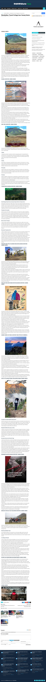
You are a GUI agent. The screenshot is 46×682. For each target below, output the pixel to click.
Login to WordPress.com (16, 640)
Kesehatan (9, 8)
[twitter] (34, 680)
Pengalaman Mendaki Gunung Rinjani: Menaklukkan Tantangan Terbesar (37, 47)
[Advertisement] (16, 23)
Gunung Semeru (4, 31)
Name (2, 641)
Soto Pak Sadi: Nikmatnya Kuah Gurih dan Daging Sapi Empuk (38, 41)
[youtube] (42, 680)
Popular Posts (41, 32)
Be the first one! (13, 632)
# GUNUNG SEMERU (6, 602)
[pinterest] (44, 680)
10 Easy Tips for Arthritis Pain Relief (37, 37)
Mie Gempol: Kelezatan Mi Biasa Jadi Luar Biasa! (38, 45)
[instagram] (38, 680)
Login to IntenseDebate (11, 640)
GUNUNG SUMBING (40, 57)
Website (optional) (23, 641)
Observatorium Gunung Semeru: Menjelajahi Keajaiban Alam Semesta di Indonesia (19, 616)
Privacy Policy (14, 8)
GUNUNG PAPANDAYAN (35, 56)
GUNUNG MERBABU (40, 54)
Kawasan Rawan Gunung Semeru (12, 616)
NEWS (5, 8)
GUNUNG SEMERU (6, 13)
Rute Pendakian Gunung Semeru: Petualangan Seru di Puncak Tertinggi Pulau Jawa (4, 616)
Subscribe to (2, 644)
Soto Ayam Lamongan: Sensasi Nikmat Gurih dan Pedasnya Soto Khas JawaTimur (38, 50)
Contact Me (20, 8)
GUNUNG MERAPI (34, 54)
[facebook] (36, 680)
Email (11, 641)
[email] (41, 680)
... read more (11, 668)
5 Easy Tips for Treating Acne (36, 38)
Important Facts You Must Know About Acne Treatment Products (38, 35)
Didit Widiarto (14, 680)
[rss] (39, 680)
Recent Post (35, 32)
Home (2, 8)
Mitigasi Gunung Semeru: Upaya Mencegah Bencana (4, 625)
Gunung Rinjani (40, 59)
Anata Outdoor (25, 8)
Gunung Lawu (34, 59)
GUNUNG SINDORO (34, 57)
